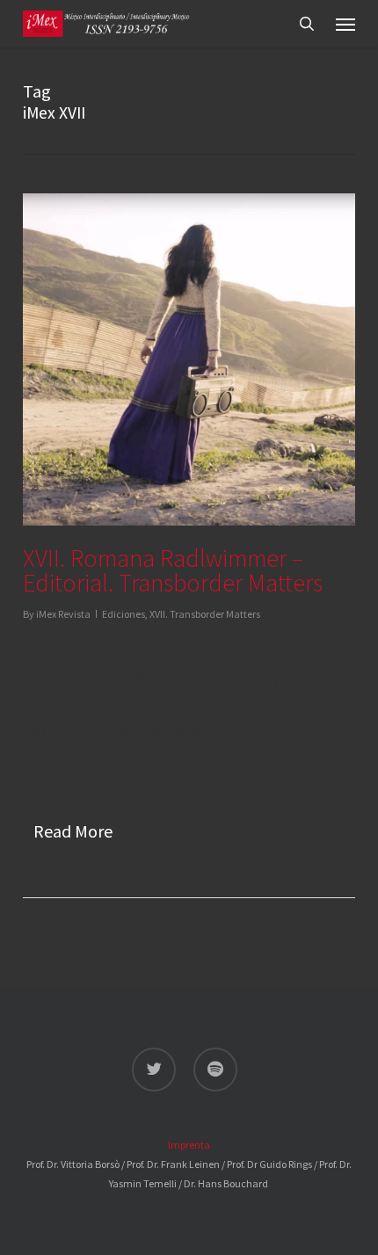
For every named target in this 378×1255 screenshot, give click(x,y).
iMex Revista (63, 613)
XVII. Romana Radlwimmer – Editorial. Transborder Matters (173, 570)
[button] (345, 24)
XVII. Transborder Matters (204, 613)
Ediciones (123, 613)
